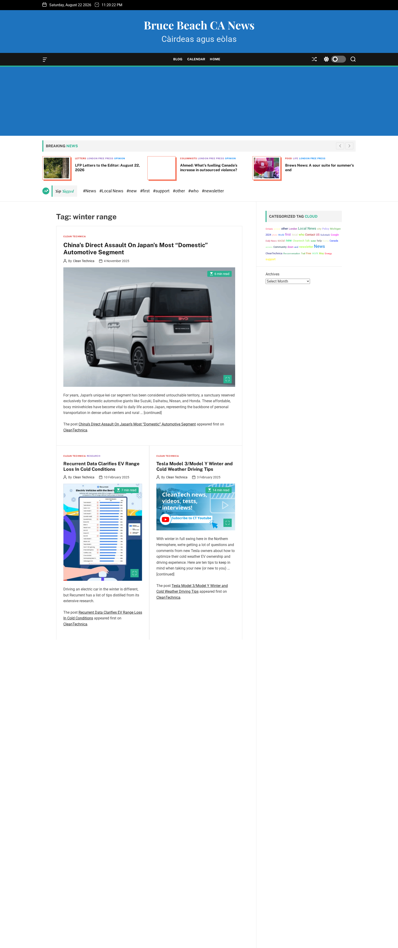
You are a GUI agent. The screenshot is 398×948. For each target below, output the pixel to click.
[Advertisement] (199, 101)
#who (193, 190)
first (288, 234)
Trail (303, 253)
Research (93, 456)
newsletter (306, 247)
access (269, 247)
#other (179, 190)
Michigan (335, 228)
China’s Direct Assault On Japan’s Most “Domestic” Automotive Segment (135, 248)
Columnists (83, 158)
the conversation (291, 253)
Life (190, 158)
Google (335, 234)
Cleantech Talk (301, 240)
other (284, 228)
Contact (310, 234)
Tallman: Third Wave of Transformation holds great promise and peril (319, 167)
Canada (334, 240)
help (319, 240)
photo (274, 235)
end (296, 247)
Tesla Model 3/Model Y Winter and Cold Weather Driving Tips (194, 466)
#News (90, 190)
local (295, 234)
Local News (307, 228)
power (277, 228)
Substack (325, 235)
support (270, 259)
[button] (349, 145)
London (293, 228)
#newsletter (213, 190)
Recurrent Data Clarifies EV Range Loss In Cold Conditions (101, 466)
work (315, 253)
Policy (325, 228)
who (301, 234)
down (290, 247)
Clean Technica (74, 236)
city (319, 228)
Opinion (125, 158)
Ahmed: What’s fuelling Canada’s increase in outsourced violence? (103, 167)
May (321, 253)
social (281, 240)
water (313, 241)
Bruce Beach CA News (199, 24)
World (281, 235)
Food (183, 158)
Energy (328, 253)
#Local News (111, 190)
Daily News (271, 241)
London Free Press (106, 158)
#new (132, 190)
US (317, 234)
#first (145, 190)
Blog (177, 59)
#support (161, 190)
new (289, 240)
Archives (272, 274)
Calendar (196, 59)
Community (280, 247)
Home (215, 59)
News (319, 246)
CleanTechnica (75, 430)
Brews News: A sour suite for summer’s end (214, 167)
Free (308, 253)
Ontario (269, 229)
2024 (268, 234)
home (326, 241)
